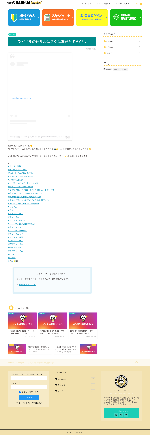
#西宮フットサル (15, 244)
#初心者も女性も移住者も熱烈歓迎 (23, 204)
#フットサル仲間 (15, 237)
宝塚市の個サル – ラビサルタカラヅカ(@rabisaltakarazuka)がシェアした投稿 (40, 137)
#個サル (11, 210)
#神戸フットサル (15, 251)
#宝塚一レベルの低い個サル (20, 173)
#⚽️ (10, 261)
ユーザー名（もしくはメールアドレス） (27, 374)
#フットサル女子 (15, 234)
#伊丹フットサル (15, 248)
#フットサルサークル (17, 231)
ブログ (123, 53)
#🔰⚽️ (15, 261)
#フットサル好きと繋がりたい (21, 224)
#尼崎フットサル (15, 241)
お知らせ (123, 47)
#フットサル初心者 (16, 220)
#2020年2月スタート (17, 180)
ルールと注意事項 (103, 4)
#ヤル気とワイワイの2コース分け (23, 183)
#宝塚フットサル (15, 214)
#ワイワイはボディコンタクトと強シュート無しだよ (31, 190)
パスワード (15, 383)
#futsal (11, 254)
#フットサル (13, 217)
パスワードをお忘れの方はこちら (29, 403)
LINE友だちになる (27, 285)
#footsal (11, 258)
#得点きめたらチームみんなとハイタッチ (26, 193)
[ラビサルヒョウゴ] (24, 4)
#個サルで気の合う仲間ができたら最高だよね (28, 200)
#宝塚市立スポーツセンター (20, 176)
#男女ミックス (14, 227)
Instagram (12, 34)
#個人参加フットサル (17, 170)
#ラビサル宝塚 (14, 166)
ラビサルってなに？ (123, 4)
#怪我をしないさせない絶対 (20, 187)
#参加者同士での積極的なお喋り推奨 (24, 197)
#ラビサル (12, 207)
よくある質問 (86, 4)
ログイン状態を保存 (30, 392)
